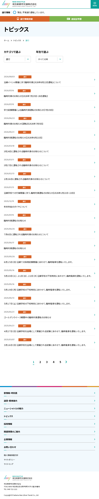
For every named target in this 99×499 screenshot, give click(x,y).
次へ (66, 362)
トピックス (17, 40)
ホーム (6, 40)
